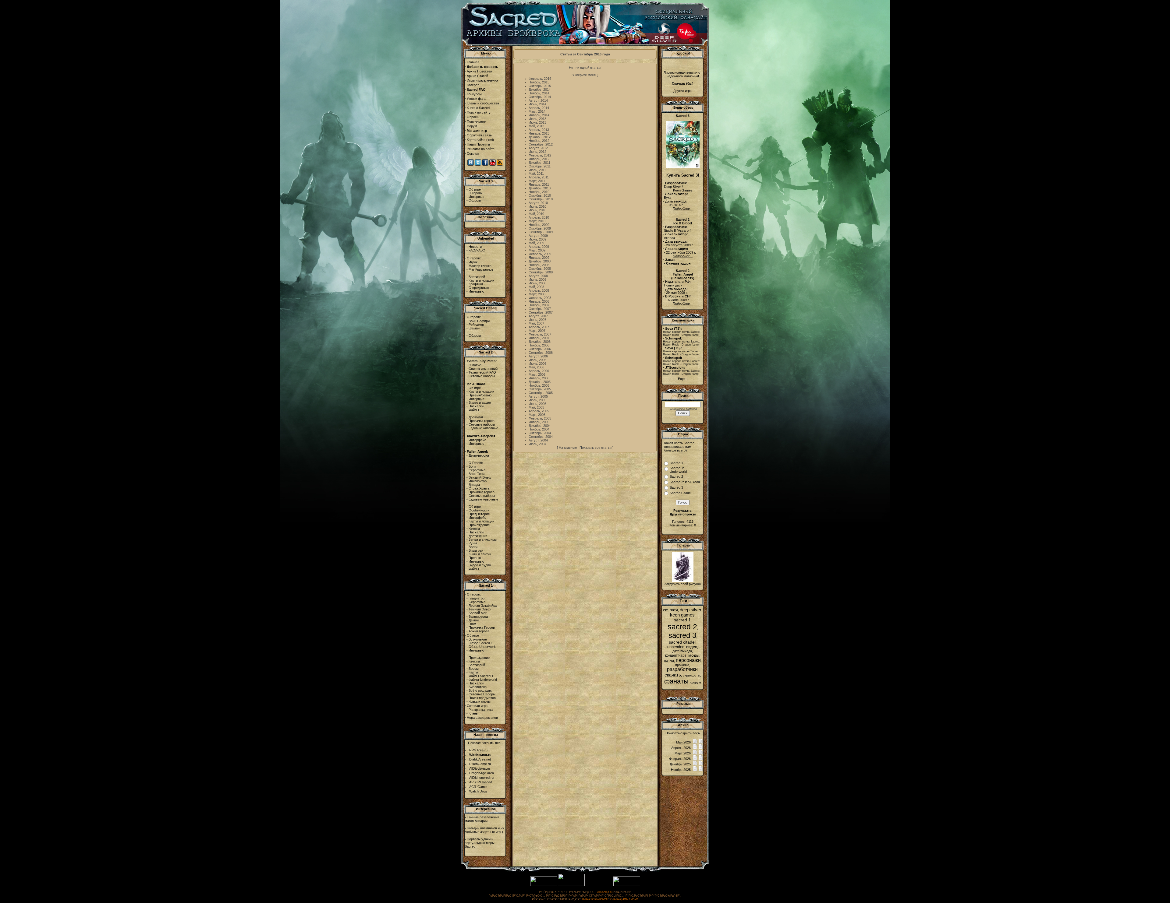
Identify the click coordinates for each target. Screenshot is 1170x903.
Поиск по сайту (479, 112)
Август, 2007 (538, 316)
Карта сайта (476, 140)
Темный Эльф (480, 609)
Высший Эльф (480, 477)
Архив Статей (477, 76)
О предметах (479, 288)
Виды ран (476, 550)
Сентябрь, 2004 (541, 436)
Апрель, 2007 (539, 327)
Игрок (473, 262)
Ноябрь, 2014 (539, 93)
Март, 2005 (537, 414)
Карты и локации (481, 280)
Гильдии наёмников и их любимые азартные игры (484, 830)
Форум (472, 126)
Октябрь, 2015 (540, 86)
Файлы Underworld (483, 679)
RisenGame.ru (480, 764)
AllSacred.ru (604, 892)
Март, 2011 (537, 181)
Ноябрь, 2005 (539, 385)
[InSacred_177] (682, 581)
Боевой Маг (478, 613)
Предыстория (479, 514)
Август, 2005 (538, 396)
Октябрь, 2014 (540, 97)
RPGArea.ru (478, 750)
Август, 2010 (538, 203)
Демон (474, 620)
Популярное (476, 121)
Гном (472, 624)
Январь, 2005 (539, 422)
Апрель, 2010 (539, 217)
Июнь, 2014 (537, 104)
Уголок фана (476, 98)
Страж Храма (479, 488)
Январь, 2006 (539, 378)
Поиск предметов (482, 698)
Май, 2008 (536, 287)
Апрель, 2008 (539, 290)
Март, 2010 (537, 221)
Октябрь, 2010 (540, 195)
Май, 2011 (536, 173)
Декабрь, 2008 (540, 261)
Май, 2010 (536, 214)
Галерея (473, 85)
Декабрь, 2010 (540, 188)
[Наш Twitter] (478, 164)
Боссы (474, 668)
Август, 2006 (538, 356)
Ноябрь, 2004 (539, 429)
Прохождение (479, 525)
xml (490, 140)
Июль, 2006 (537, 360)
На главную (568, 447)
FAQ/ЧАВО (477, 250)
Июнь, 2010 (537, 210)
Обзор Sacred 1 (481, 643)
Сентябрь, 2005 (541, 393)
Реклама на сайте (481, 149)
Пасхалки (476, 406)
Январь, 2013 (539, 133)
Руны (473, 543)
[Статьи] (700, 742)
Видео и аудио (480, 402)
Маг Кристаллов (481, 269)
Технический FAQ (482, 372)
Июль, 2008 (537, 279)
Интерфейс (477, 440)
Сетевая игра (477, 706)
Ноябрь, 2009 (539, 225)
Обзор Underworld (482, 646)
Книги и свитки (480, 554)
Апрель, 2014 (539, 108)
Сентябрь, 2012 (541, 144)
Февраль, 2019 (540, 78)
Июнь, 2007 (537, 319)
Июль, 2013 (537, 119)
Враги (473, 547)
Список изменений (483, 369)
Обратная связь (479, 135)
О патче (475, 365)
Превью (475, 558)
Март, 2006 (537, 374)
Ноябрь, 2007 (539, 305)
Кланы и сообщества (483, 103)
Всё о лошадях (480, 690)
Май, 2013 (536, 126)
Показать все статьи (596, 447)
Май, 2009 (536, 243)
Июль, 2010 (537, 206)
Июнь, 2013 (537, 122)
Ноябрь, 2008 (539, 265)
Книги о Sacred (478, 108)
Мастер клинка (480, 266)
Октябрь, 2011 (540, 166)
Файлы (474, 410)
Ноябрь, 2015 (539, 82)
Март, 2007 (537, 330)
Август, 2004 (538, 440)
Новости (475, 246)
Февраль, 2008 (540, 298)
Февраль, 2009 (540, 254)
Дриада (474, 485)
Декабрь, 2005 (540, 382)
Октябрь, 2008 (540, 268)
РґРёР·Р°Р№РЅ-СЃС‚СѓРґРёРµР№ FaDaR (610, 899)
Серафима (477, 470)
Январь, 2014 (539, 115)
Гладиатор (476, 598)
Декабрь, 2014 (540, 89)
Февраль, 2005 (540, 418)
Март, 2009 (537, 250)
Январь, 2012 (539, 159)
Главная (473, 62)
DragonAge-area (481, 773)
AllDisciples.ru (479, 768)
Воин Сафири (479, 321)
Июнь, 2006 (537, 363)
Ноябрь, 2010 (539, 192)
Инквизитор (478, 481)
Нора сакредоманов (482, 717)
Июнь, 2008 (537, 283)
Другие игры (682, 91)
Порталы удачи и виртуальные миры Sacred (480, 842)
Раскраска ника (481, 710)
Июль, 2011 (537, 170)
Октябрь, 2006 (540, 349)
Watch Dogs (478, 791)
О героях (476, 193)
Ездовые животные (483, 428)
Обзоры (475, 200)
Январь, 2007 (539, 338)
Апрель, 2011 (539, 177)
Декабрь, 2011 (539, 162)
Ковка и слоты (480, 701)
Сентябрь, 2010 (541, 199)
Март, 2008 (537, 294)
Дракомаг (476, 417)
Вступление (478, 639)
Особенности (479, 510)
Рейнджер (476, 324)
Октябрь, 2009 (540, 228)
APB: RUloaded (480, 782)
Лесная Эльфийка (483, 605)
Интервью (476, 197)
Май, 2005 (536, 407)
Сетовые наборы (482, 376)
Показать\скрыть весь (485, 743)
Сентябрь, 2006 (541, 352)
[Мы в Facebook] (485, 164)
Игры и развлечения (482, 80)
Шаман (474, 328)
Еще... (682, 379)
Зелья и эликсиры (483, 539)
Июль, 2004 (537, 444)
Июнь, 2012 (537, 151)
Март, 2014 (537, 111)
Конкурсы (474, 94)
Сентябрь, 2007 (541, 312)
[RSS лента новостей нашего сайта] (500, 164)
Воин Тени (476, 474)
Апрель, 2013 (539, 130)
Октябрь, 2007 (540, 309)
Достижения (478, 536)
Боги (472, 466)
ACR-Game (478, 787)
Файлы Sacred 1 (481, 676)
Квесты (474, 528)
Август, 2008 (538, 276)
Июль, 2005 (537, 400)
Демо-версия (479, 455)
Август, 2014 (538, 100)
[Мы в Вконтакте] (470, 164)
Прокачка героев (482, 421)
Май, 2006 (536, 367)
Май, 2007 (536, 323)
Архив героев (479, 631)
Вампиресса (478, 616)
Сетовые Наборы (482, 694)
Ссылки (473, 153)
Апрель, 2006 (539, 371)
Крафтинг (476, 284)
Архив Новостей (479, 71)
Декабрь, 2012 (540, 137)
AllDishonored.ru (481, 777)
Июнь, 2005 (537, 404)
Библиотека (478, 687)
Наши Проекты (478, 144)
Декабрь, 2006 (540, 341)
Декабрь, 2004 (540, 425)
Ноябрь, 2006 (539, 345)
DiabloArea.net (480, 759)
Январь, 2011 (539, 184)
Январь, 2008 (539, 301)
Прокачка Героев (482, 627)
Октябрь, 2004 (540, 433)
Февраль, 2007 (540, 334)
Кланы (473, 713)
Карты (473, 672)
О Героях (476, 463)
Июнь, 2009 (537, 239)
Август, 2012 (538, 148)
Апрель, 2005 (539, 411)
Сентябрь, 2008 (541, 272)
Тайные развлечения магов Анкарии (482, 819)
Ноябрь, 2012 (539, 140)
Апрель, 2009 (539, 246)
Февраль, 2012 (540, 155)
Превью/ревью (480, 395)
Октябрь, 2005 (540, 389)
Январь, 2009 (539, 257)
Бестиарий (477, 277)
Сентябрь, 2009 (541, 232)
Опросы (473, 117)
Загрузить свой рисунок (682, 584)
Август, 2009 (538, 235)
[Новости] (695, 742)
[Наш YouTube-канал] (492, 164)
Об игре (475, 189)
